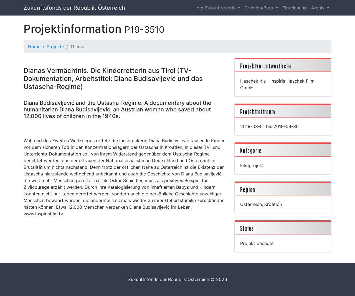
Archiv (318, 8)
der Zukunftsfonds (217, 8)
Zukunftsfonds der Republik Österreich (74, 7)
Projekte (55, 46)
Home (34, 46)
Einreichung (294, 8)
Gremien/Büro (259, 8)
